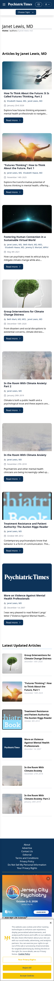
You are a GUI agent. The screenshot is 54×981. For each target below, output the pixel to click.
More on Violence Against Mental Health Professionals (36, 743)
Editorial (27, 854)
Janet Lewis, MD (35, 101)
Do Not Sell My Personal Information (27, 864)
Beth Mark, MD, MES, (33, 244)
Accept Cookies (27, 975)
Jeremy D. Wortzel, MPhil (37, 247)
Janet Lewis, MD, (14, 173)
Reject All (27, 967)
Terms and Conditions (27, 858)
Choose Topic (24, 12)
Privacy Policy (27, 861)
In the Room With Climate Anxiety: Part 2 (37, 797)
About (27, 844)
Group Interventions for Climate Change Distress (37, 657)
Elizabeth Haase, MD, (17, 101)
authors (13, 30)
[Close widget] (48, 879)
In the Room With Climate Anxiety (34, 769)
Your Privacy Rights (27, 868)
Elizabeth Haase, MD (32, 173)
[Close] (51, 923)
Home (5, 30)
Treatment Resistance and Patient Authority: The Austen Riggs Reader (38, 714)
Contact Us (27, 851)
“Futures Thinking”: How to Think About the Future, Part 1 (38, 686)
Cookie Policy (24, 954)
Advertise (27, 848)
